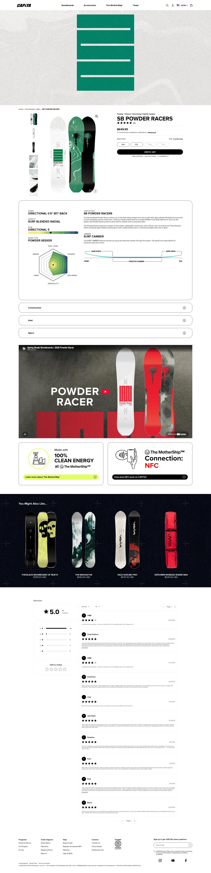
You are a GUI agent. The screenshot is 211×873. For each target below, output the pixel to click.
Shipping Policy (47, 850)
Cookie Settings (23, 863)
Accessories (90, 5)
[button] (56, 628)
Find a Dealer (97, 847)
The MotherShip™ (114, 5)
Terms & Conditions (44, 863)
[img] (124, 123)
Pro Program (23, 847)
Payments (44, 847)
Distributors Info (98, 850)
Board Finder (68, 843)
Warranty (66, 850)
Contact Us (96, 843)
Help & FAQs (67, 854)
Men (38, 109)
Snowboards (67, 5)
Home (21, 109)
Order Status (45, 843)
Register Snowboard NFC (72, 847)
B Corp (21, 850)
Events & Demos (25, 843)
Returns (44, 854)
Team (136, 5)
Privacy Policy (33, 863)
